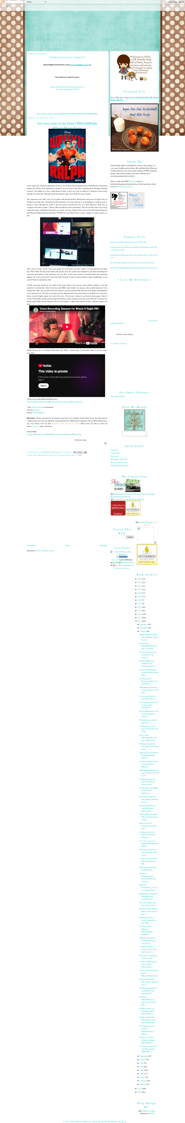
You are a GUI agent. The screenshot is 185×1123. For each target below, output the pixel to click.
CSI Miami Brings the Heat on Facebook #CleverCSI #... (147, 782)
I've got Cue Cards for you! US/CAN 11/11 (147, 697)
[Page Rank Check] (126, 562)
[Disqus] (67, 508)
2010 (140, 1092)
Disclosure (114, 456)
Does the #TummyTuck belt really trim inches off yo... (148, 852)
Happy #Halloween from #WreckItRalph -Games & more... (148, 637)
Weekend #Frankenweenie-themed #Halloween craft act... (147, 877)
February (143, 1080)
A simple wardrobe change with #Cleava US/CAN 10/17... (148, 949)
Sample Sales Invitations (120, 465)
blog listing (115, 560)
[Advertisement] (134, 365)
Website (37, 410)
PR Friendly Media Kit (119, 459)
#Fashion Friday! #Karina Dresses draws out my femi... (148, 911)
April (142, 1073)
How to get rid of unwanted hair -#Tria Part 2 (148, 826)
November (144, 628)
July (142, 1063)
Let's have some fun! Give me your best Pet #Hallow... (148, 764)
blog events (54, 455)
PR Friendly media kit (124, 186)
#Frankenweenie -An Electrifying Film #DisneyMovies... (147, 1011)
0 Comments (66, 452)
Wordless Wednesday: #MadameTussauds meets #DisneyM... (147, 1020)
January (143, 1084)
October (143, 631)
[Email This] (78, 452)
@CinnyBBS (45, 434)
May (142, 1070)
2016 (140, 607)
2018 (140, 600)
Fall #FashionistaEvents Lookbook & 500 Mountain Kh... (148, 991)
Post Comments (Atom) (45, 550)
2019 (140, 596)
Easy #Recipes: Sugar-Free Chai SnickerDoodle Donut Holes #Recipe (135, 99)
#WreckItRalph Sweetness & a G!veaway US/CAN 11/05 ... (149, 773)
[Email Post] (74, 452)
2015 (140, 610)
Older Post (103, 545)
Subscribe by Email (118, 396)
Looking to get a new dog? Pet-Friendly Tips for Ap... (148, 729)
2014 (140, 614)
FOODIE (94, 113)
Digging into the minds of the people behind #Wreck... (148, 755)
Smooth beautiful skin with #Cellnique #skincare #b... (147, 808)
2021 (140, 589)
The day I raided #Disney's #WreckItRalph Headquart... (146, 930)
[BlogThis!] (80, 452)
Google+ (30, 434)
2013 (140, 617)
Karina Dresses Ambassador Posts (49, 113)
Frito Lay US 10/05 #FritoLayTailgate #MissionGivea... (147, 1040)
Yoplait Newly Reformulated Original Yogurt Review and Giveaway (133, 267)
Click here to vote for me (124, 566)
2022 (140, 586)
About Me (114, 450)
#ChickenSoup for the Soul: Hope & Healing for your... (148, 799)
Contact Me (115, 453)
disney (62, 455)
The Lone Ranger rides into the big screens (147, 903)
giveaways (35, 426)
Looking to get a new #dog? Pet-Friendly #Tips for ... (147, 834)
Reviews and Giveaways (119, 462)
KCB (152, 1113)
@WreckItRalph (38, 412)
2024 (140, 579)
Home (67, 545)
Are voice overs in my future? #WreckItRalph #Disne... (148, 843)
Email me (132, 181)
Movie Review (77, 402)
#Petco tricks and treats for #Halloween (147, 868)
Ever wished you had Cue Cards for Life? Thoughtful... (148, 705)
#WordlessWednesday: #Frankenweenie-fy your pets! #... (147, 940)
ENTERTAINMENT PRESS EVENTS (76, 113)
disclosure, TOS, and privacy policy (65, 423)
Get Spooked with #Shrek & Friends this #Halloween (148, 790)
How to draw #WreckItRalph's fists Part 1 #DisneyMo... (148, 737)
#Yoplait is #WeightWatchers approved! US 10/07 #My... (147, 1001)
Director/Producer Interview (60, 402)
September (144, 1056)
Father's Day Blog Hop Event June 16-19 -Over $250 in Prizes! (131, 262)
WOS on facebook (57, 434)
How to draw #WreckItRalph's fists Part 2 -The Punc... (148, 646)
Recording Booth (42, 402)
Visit (119, 343)
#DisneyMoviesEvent (40, 455)
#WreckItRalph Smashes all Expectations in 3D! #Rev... (148, 690)
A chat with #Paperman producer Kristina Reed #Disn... (148, 672)
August (143, 1059)
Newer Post (31, 545)
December (144, 624)
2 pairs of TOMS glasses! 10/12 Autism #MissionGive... (148, 964)
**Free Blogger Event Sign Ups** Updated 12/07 (67, 57)
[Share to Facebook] (85, 452)
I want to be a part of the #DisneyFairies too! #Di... (148, 861)
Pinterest (69, 434)
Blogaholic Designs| (117, 1121)
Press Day (30, 402)
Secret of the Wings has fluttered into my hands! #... (148, 655)
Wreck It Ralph (37, 407)
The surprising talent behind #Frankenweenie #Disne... (147, 1030)
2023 (140, 582)
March (142, 1077)
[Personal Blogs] (122, 557)
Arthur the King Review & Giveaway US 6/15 (67, 87)
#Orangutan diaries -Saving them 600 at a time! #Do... (148, 920)
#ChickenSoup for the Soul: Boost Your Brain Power (149, 746)
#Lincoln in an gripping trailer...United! (148, 956)
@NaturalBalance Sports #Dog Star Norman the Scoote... (148, 817)
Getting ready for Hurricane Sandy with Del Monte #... (148, 681)
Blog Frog (77, 434)
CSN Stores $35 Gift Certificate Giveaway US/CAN (127, 242)
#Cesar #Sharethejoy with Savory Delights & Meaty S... (148, 714)
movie (68, 455)
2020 (140, 593)
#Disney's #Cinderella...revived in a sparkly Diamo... (148, 887)
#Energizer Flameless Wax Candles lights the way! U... (148, 982)
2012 (140, 621)
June (142, 1066)
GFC (36, 434)
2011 (140, 1088)
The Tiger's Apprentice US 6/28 (67, 89)
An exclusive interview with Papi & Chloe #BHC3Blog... (147, 1049)
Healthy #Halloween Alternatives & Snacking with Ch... (147, 663)
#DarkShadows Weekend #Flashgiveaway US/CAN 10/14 (148, 896)
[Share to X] (83, 452)
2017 (140, 603)
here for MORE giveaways (80, 64)
